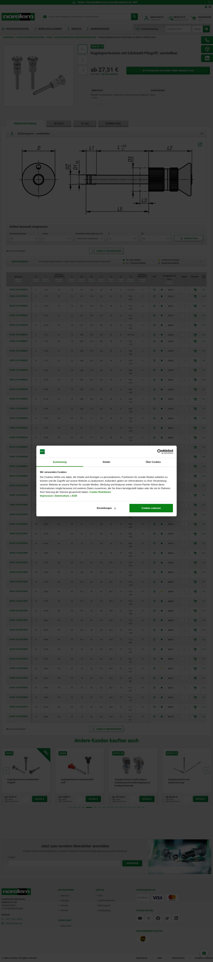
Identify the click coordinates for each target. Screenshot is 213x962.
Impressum (46, 495)
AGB (74, 495)
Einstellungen (104, 508)
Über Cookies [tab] (153, 462)
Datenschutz (62, 495)
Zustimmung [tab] (60, 462)
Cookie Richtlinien (100, 492)
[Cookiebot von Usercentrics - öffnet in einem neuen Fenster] (159, 451)
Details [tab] (106, 462)
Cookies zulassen (151, 508)
